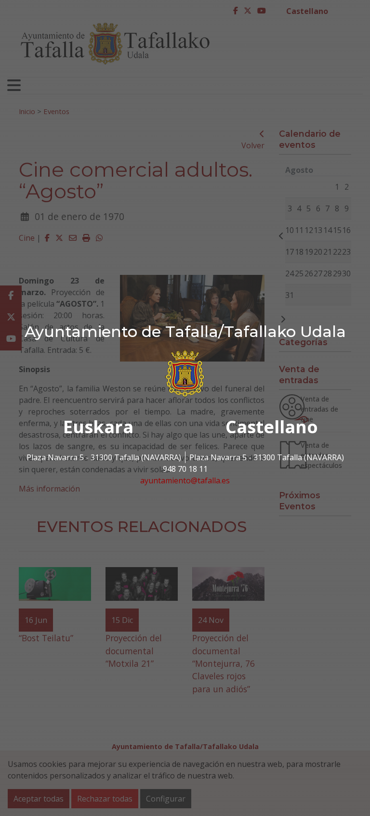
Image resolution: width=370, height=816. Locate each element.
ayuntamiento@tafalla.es (185, 480)
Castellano (271, 427)
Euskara (98, 427)
